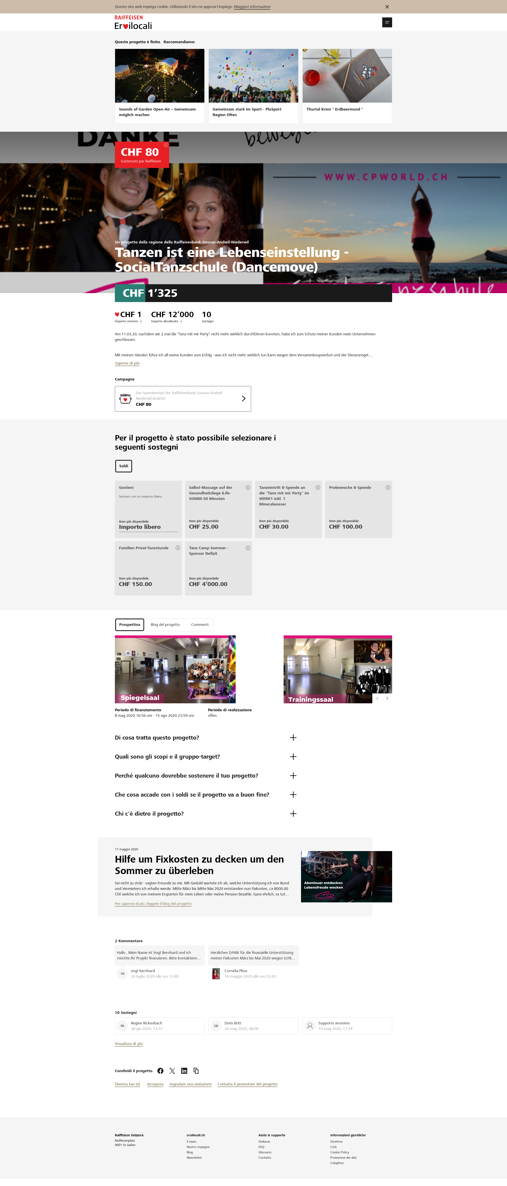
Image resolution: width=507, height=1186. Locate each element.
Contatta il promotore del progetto (247, 1084)
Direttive (336, 1141)
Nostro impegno (198, 1147)
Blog (190, 1152)
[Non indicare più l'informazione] (387, 7)
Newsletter (194, 1157)
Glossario (264, 1152)
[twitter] (172, 1071)
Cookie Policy (339, 1152)
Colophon (337, 1163)
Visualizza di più (129, 1043)
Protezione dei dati (343, 1157)
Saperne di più (127, 363)
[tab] (123, 466)
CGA (333, 1147)
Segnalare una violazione (190, 1084)
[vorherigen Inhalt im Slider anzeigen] (387, 698)
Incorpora (155, 1084)
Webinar (264, 1141)
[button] (387, 22)
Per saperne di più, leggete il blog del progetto (153, 903)
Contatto (264, 1157)
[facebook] (160, 1071)
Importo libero (140, 526)
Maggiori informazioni (252, 6)
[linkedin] (184, 1071)
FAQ (261, 1147)
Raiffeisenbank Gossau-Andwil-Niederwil (211, 242)
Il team (191, 1141)
